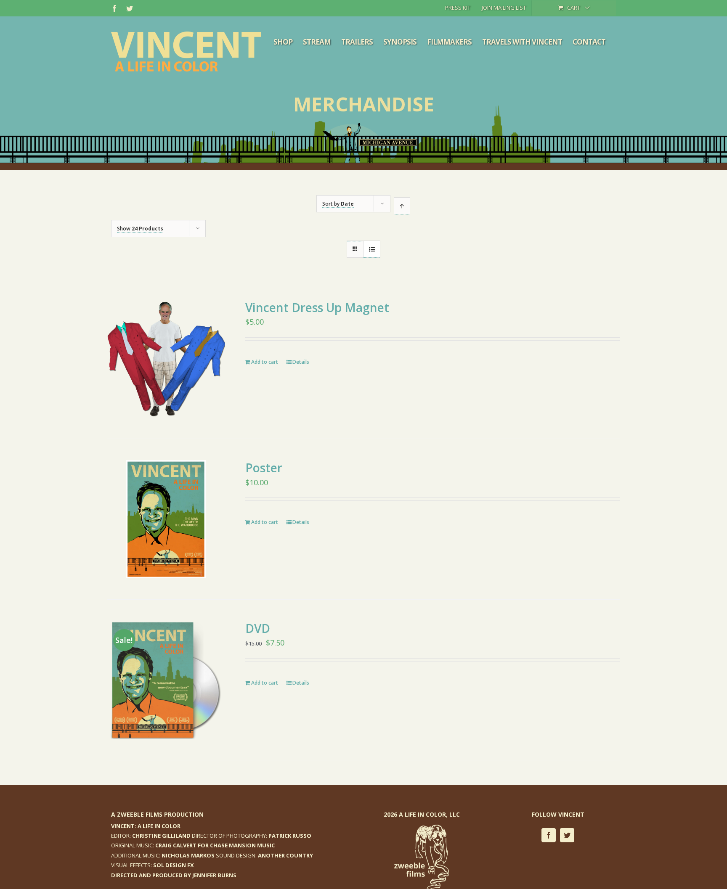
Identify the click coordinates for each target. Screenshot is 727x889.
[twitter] (567, 835)
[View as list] (372, 249)
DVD (257, 628)
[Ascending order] (402, 205)
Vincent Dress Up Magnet (317, 307)
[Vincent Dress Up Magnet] (166, 359)
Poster (263, 468)
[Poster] (166, 519)
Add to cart (264, 361)
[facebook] (548, 835)
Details (300, 361)
